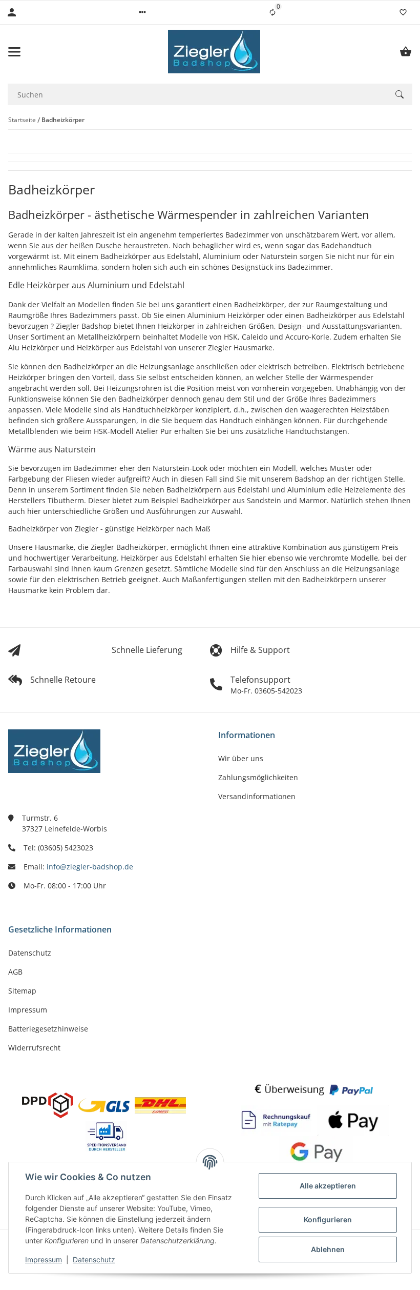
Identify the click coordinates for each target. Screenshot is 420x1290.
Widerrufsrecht (34, 1048)
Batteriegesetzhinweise (48, 1029)
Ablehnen (328, 1249)
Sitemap (22, 991)
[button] (142, 12)
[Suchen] (399, 94)
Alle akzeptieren (328, 1185)
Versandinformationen (257, 796)
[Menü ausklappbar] (14, 52)
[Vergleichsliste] (272, 12)
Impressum (43, 1259)
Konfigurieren (328, 1219)
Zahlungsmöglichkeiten (258, 777)
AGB (15, 972)
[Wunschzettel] (403, 12)
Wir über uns (240, 758)
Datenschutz (94, 1259)
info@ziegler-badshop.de (90, 866)
